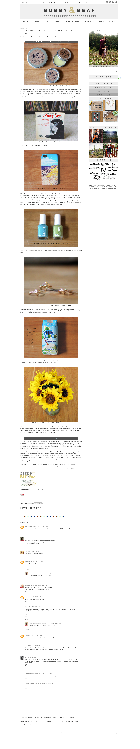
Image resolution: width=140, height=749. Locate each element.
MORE (112, 21)
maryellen (27, 561)
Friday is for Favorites (41, 441)
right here (56, 37)
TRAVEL (90, 21)
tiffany (26, 607)
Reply (26, 532)
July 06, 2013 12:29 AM (55, 623)
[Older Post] (70, 722)
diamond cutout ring (42, 312)
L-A (26, 551)
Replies (29, 569)
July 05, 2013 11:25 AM (37, 561)
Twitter (48, 204)
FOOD (57, 21)
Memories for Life (30, 585)
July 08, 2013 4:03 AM (33, 657)
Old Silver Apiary (44, 89)
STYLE (26, 21)
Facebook (43, 204)
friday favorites (33, 490)
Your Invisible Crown (30, 526)
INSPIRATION (73, 21)
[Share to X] (38, 503)
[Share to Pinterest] (42, 503)
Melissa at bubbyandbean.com (38, 573)
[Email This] (34, 503)
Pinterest (56, 204)
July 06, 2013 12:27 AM (55, 573)
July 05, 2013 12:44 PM (37, 596)
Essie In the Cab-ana (54, 250)
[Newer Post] (28, 722)
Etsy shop (42, 97)
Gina (26, 645)
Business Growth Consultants (33, 683)
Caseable (44, 193)
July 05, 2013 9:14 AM (33, 551)
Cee (26, 657)
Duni (26, 538)
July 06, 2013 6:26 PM (34, 645)
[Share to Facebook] (40, 503)
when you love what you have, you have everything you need (46, 455)
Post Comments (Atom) (33, 724)
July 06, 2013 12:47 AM (37, 635)
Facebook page (56, 97)
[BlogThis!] (36, 503)
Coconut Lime (34, 91)
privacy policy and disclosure (113, 733)
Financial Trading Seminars (32, 673)
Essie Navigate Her (34, 250)
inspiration (41, 490)
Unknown (27, 596)
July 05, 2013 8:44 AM (42, 526)
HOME (38, 21)
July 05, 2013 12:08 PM (41, 585)
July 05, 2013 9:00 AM (34, 538)
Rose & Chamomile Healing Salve (48, 93)
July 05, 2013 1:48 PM (35, 607)
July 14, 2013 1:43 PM (47, 683)
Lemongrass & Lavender (48, 91)
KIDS (102, 21)
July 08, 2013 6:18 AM (46, 673)
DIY (48, 21)
